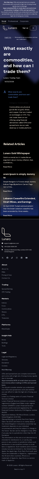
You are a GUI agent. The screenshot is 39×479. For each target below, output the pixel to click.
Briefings (5, 343)
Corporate (24, 21)
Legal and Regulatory (9, 357)
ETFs (3, 315)
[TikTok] (12, 258)
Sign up (25, 28)
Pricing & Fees (7, 275)
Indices (4, 303)
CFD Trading (6, 292)
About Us (5, 269)
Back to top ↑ (19, 469)
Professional (13, 21)
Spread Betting (7, 289)
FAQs (3, 272)
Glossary (5, 360)
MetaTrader (6, 329)
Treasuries (5, 318)
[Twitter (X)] (3, 258)
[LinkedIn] (22, 258)
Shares (4, 312)
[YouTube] (27, 258)
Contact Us (6, 278)
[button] (19, 94)
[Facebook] (7, 258)
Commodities (6, 309)
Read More (7, 167)
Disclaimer (5, 363)
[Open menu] (33, 28)
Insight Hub (8, 37)
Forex (4, 306)
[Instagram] (17, 258)
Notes (4, 340)
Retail (4, 21)
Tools (4, 346)
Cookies (4, 366)
